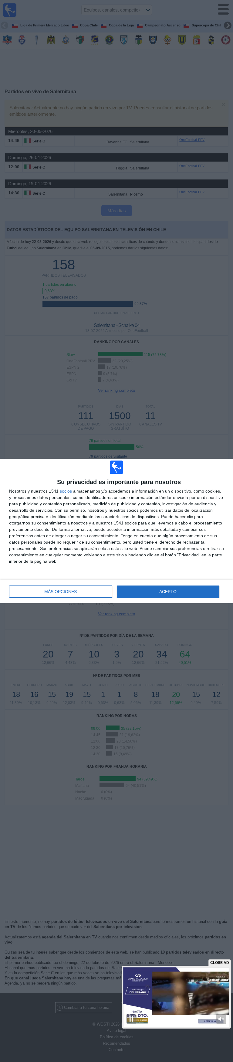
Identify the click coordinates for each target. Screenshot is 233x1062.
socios (66, 491)
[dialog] (116, 531)
